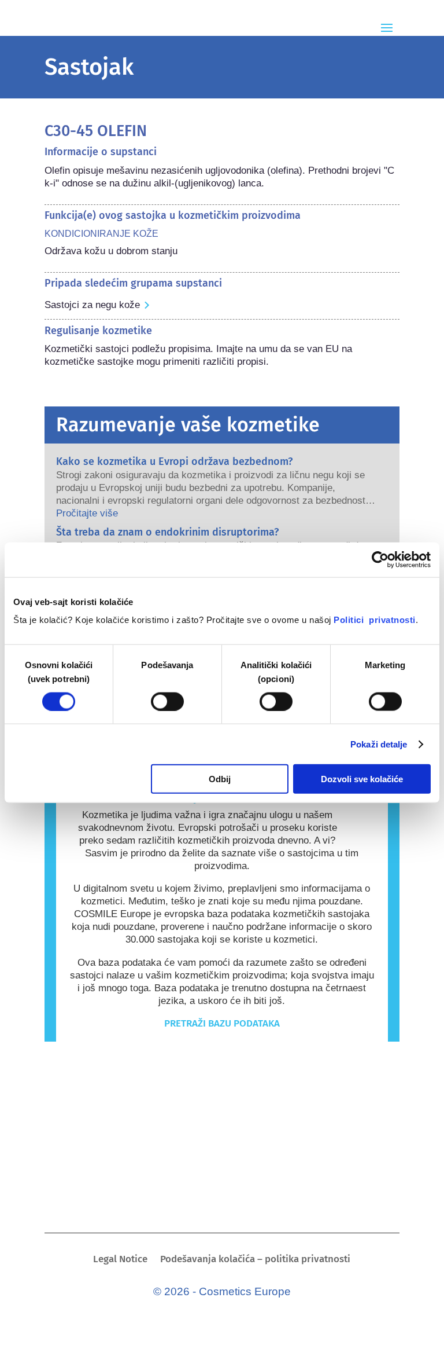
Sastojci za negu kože (92, 304)
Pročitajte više (87, 513)
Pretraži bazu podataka (222, 1023)
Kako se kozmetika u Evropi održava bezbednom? (174, 461)
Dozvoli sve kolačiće (362, 779)
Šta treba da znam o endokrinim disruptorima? (167, 532)
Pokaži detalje (378, 744)
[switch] (167, 701)
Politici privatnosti (375, 620)
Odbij (220, 779)
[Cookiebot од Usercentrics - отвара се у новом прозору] (380, 559)
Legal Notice (120, 1260)
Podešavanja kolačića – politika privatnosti (255, 1260)
